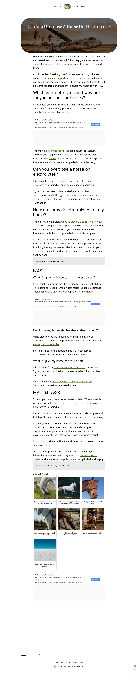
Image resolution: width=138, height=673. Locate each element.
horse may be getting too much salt (72, 381)
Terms (81, 663)
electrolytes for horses (56, 150)
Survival (23, 655)
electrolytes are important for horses (60, 78)
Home (57, 663)
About (62, 663)
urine (53, 158)
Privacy (75, 663)
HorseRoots (65, 666)
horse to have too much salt (69, 367)
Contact (68, 663)
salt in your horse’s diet (46, 344)
